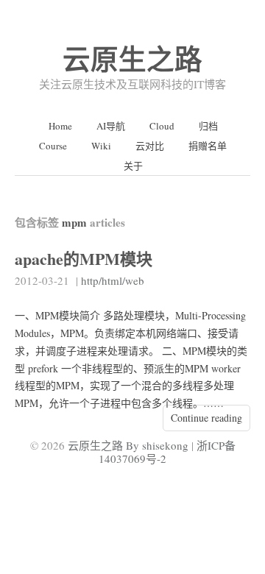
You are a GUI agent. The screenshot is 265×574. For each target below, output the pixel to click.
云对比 (149, 145)
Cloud (161, 125)
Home (60, 125)
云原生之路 (132, 58)
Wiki (101, 145)
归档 (208, 125)
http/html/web (112, 280)
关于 (133, 165)
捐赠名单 (207, 145)
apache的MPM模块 (83, 259)
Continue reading (206, 418)
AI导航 (110, 125)
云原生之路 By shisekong (128, 445)
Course (53, 145)
